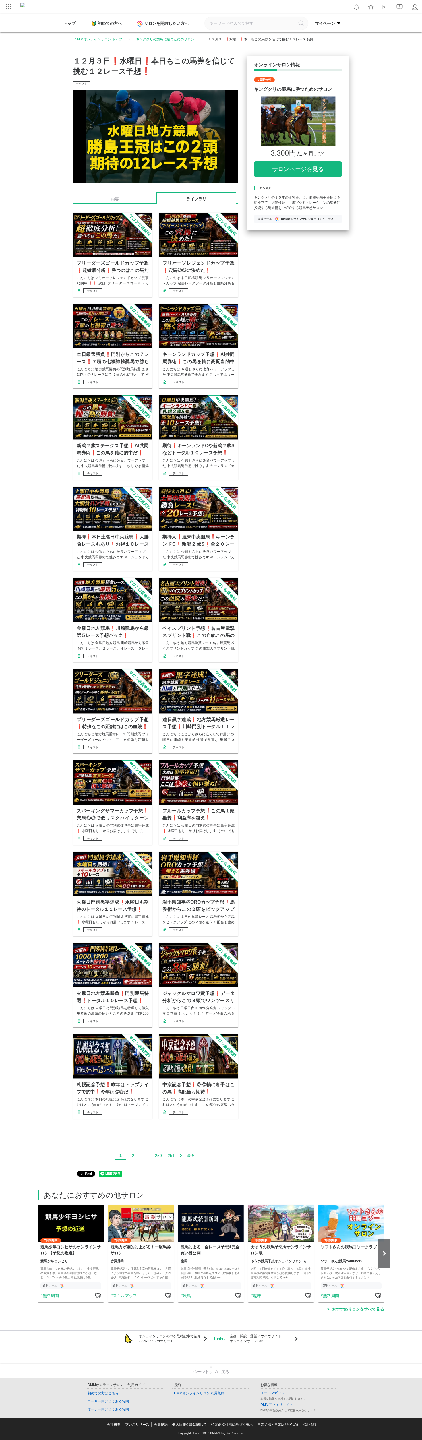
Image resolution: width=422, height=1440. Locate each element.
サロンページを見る (298, 169)
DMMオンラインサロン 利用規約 (199, 1393)
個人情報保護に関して (189, 1424)
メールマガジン (272, 1393)
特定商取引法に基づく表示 (232, 1424)
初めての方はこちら (103, 1393)
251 (171, 1155)
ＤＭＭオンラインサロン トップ (97, 39)
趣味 (257, 1295)
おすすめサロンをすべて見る (358, 1309)
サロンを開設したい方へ (166, 23)
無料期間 (51, 1295)
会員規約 (161, 1424)
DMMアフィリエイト (276, 1405)
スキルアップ (125, 1295)
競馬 (187, 1295)
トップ (69, 23)
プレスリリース (137, 1424)
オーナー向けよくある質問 (108, 1409)
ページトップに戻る (211, 1371)
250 (158, 1155)
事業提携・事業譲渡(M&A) (277, 1424)
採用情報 (309, 1424)
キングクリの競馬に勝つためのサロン (165, 39)
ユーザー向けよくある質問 (108, 1401)
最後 (190, 1156)
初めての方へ (110, 23)
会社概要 (114, 1424)
